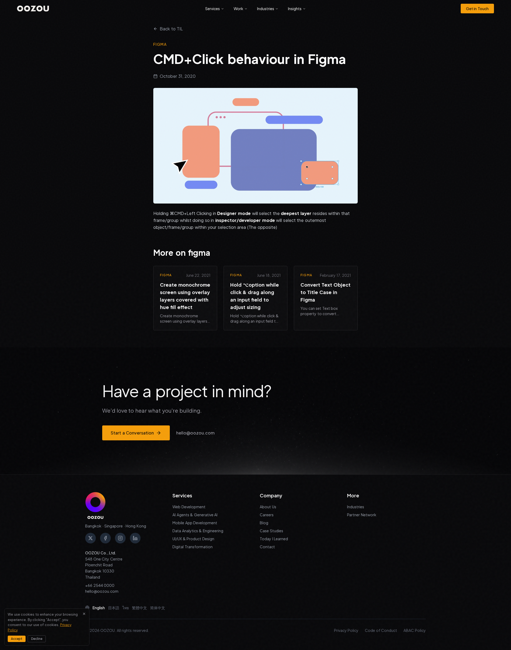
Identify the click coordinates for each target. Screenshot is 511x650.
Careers (267, 514)
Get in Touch (477, 8)
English (99, 607)
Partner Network (361, 514)
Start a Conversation (132, 433)
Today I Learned (274, 538)
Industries (265, 8)
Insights (295, 8)
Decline (36, 639)
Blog (264, 522)
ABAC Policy (414, 630)
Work (238, 8)
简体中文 (157, 607)
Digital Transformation (192, 546)
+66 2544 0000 (99, 585)
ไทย (125, 607)
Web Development (188, 506)
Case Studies (271, 530)
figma (160, 44)
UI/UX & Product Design (193, 538)
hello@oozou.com (195, 433)
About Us (268, 506)
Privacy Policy (346, 630)
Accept (16, 639)
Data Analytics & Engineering (197, 530)
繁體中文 (139, 607)
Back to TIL (171, 28)
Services (212, 8)
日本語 (113, 607)
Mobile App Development (194, 522)
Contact (267, 546)
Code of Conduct (381, 630)
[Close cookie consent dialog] (84, 614)
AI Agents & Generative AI (194, 514)
